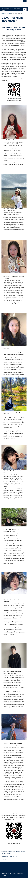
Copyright (21, 873)
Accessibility (3, 875)
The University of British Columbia (10, 3)
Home (2, 13)
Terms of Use (15, 873)
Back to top (4, 859)
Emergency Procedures (6, 873)
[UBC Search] (25, 2)
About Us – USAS (7, 13)
